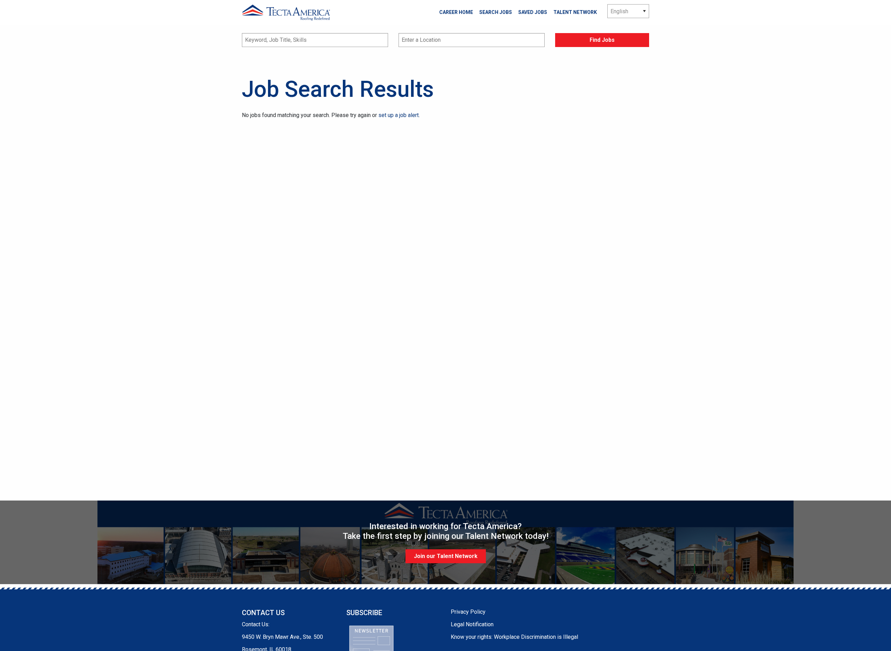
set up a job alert (398, 115)
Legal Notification (472, 624)
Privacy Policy (468, 612)
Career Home (456, 12)
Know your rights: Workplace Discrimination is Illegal (514, 637)
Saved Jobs (532, 12)
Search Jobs (495, 12)
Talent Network (575, 12)
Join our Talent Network (446, 556)
